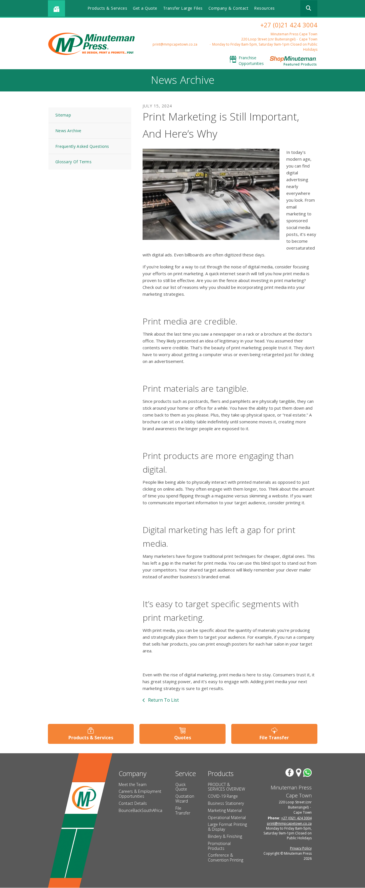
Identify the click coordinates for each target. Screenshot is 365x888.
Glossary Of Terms (73, 161)
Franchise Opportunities (251, 60)
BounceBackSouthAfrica (140, 810)
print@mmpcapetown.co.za (175, 44)
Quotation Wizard (184, 798)
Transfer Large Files (183, 8)
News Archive (68, 130)
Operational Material (227, 817)
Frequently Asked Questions (82, 146)
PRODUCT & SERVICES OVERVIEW (226, 787)
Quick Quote (181, 787)
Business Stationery (226, 803)
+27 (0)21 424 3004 (288, 25)
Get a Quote (145, 8)
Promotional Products (219, 846)
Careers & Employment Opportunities (140, 794)
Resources (264, 8)
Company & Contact (228, 8)
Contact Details (133, 803)
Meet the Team (133, 784)
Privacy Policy (301, 848)
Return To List (163, 700)
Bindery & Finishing (225, 836)
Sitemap (63, 115)
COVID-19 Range (223, 796)
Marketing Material (225, 810)
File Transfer (274, 737)
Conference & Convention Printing (225, 857)
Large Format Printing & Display (227, 827)
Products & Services (107, 8)
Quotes (182, 737)
